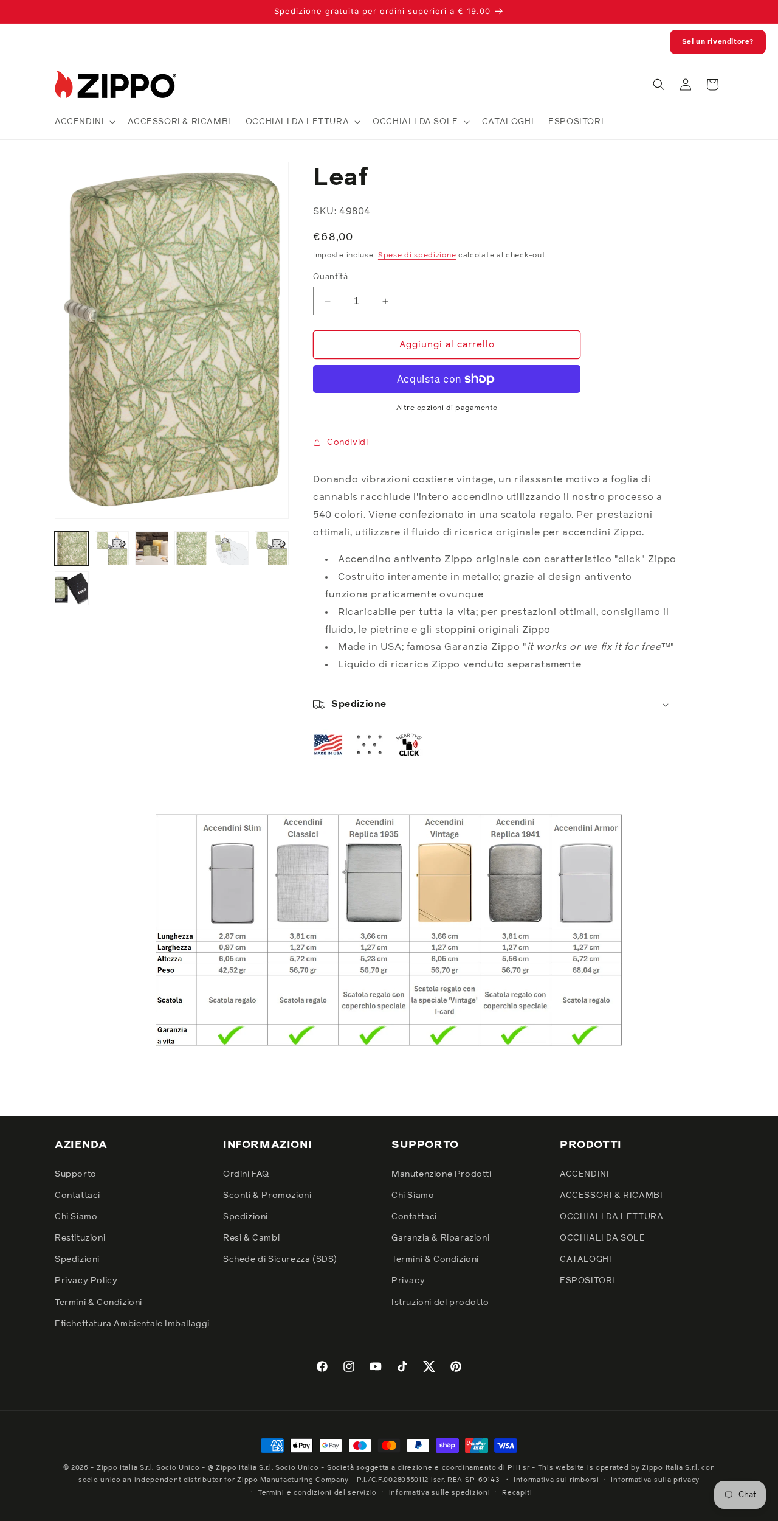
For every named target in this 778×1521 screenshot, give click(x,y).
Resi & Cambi (251, 1238)
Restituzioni (80, 1238)
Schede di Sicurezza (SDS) (280, 1259)
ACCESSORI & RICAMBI (611, 1195)
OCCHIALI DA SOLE (602, 1238)
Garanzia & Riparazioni (440, 1238)
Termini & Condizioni (98, 1302)
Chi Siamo (76, 1217)
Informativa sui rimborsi (556, 1480)
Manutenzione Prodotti (441, 1174)
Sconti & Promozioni (267, 1195)
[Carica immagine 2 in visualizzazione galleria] (112, 548)
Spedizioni (77, 1259)
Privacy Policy (86, 1280)
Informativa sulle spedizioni (440, 1492)
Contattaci (77, 1195)
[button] (83, 121)
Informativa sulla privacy (655, 1480)
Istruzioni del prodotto (440, 1302)
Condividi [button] (347, 442)
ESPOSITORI (587, 1280)
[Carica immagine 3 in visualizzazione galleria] (152, 548)
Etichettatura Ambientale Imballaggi (132, 1324)
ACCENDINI (584, 1174)
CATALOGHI (585, 1259)
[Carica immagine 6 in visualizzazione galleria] (272, 548)
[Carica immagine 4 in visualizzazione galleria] (191, 548)
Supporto (76, 1174)
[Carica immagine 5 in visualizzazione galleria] (232, 548)
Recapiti (517, 1492)
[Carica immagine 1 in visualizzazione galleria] (72, 548)
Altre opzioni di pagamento (447, 408)
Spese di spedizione (417, 255)
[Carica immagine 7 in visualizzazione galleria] (72, 588)
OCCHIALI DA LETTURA (611, 1217)
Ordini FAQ (246, 1174)
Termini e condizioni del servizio (317, 1492)
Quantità (330, 277)
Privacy (408, 1280)
